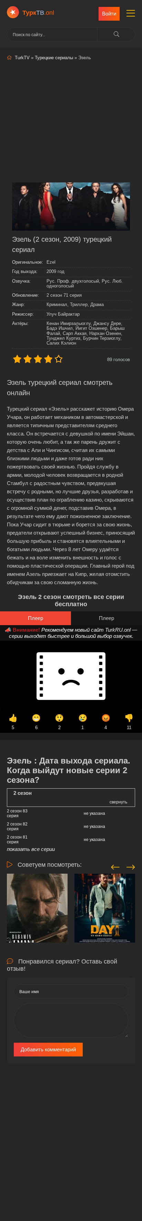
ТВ (38, 12)
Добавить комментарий (48, 1049)
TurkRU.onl (118, 630)
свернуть (118, 802)
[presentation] (115, 866)
